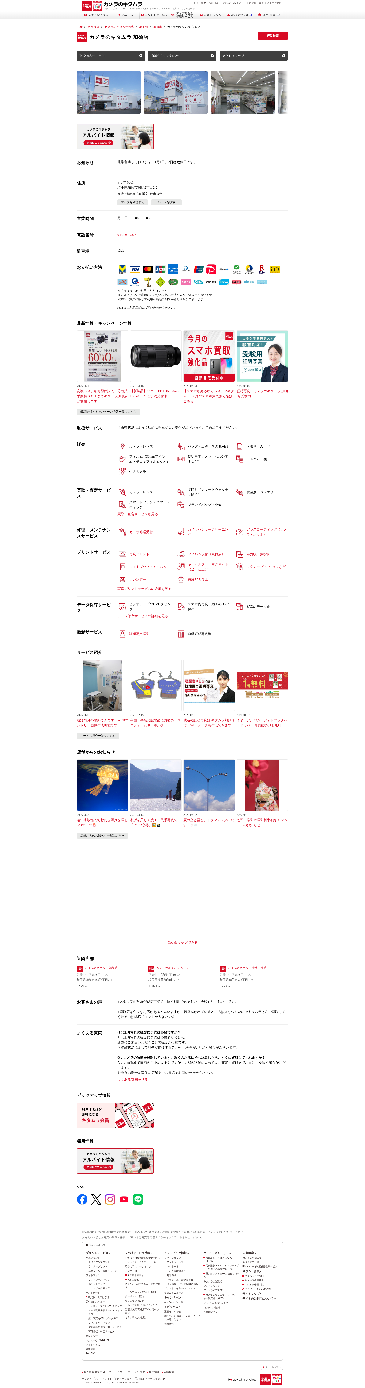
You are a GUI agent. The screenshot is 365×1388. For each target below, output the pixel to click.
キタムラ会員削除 (254, 1284)
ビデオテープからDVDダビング (105, 1305)
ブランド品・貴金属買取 (180, 1279)
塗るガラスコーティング (138, 1266)
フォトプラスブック (99, 1279)
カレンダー (92, 1335)
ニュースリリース (120, 1371)
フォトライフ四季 (212, 1290)
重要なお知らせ (172, 1311)
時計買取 (171, 1275)
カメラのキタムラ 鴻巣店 (101, 968)
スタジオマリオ (135, 1275)
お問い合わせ (229, 2)
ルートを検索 (166, 202)
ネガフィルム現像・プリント (103, 1270)
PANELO (90, 1353)
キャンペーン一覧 (173, 1302)
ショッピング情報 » (176, 1253)
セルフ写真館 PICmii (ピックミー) (142, 1305)
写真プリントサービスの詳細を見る (144, 589)
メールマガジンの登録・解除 (140, 1292)
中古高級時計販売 (176, 1270)
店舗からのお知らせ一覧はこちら (102, 835)
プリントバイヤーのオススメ (179, 1288)
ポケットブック (96, 1284)
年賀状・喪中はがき (98, 1297)
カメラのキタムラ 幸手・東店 (247, 968)
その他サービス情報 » (139, 1253)
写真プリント (93, 1257)
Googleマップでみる (183, 942)
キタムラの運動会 (212, 1281)
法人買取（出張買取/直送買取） (183, 1284)
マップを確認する (132, 202)
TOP (80, 26)
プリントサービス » (98, 1253)
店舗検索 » (249, 1253)
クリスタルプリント (99, 1262)
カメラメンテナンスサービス (140, 1262)
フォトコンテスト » (215, 1302)
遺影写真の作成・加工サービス (105, 1327)
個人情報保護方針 (94, 1371)
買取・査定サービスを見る (137, 514)
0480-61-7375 (126, 235)
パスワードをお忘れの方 (258, 1289)
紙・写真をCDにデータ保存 (103, 1318)
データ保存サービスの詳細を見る (142, 616)
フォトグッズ (93, 1344)
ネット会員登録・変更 (251, 2)
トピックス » (172, 1306)
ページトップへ (273, 1367)
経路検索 (273, 35)
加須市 (157, 26)
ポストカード (93, 1292)
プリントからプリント (100, 1322)
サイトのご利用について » (259, 1298)
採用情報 (214, 2)
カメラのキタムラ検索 (119, 26)
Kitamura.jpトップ (97, 1245)
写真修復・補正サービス (101, 1331)
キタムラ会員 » (251, 1271)
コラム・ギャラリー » (217, 1253)
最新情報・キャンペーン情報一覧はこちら (108, 411)
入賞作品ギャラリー (214, 1312)
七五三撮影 (133, 1279)
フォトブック (93, 1275)
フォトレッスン (211, 1285)
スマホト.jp (131, 1270)
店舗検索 (93, 26)
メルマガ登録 (274, 2)
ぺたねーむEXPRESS (97, 1340)
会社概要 (201, 2)
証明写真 (90, 1348)
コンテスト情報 (211, 1307)
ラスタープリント (97, 1266)
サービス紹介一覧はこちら (98, 735)
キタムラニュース (173, 1292)
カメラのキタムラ (251, 1257)
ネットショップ (172, 1257)
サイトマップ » (251, 1293)
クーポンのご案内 (134, 1296)
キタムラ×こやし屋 (135, 1317)
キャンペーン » (173, 1297)
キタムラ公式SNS (134, 1300)
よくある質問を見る (132, 1079)
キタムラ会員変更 (254, 1280)
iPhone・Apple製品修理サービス (142, 1257)
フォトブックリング (99, 1288)
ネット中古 (172, 1266)
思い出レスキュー (95, 1301)
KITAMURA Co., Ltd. (103, 1382)
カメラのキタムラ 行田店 (172, 968)
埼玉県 (143, 26)
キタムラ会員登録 (254, 1275)
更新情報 (169, 1323)
